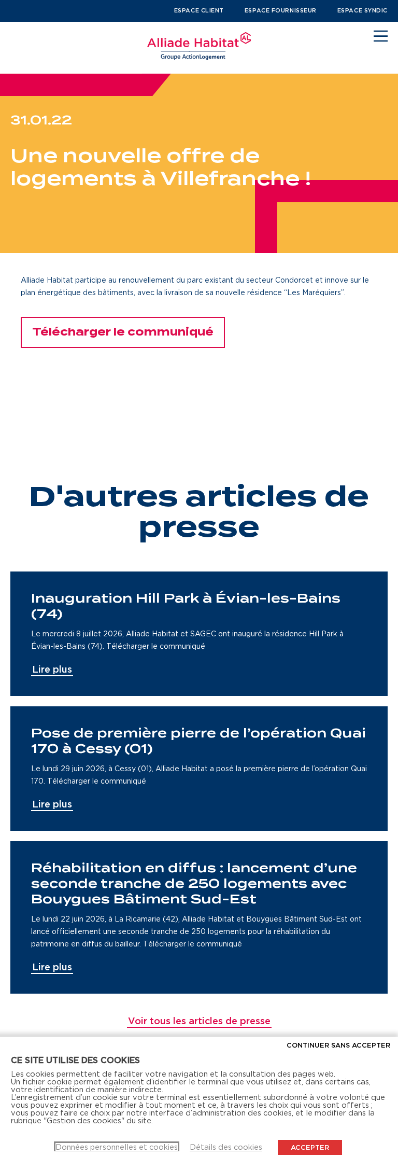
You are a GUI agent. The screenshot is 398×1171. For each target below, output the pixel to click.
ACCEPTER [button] (310, 1147)
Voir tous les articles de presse (199, 1020)
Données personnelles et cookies (116, 1147)
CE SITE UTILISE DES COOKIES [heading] (75, 1060)
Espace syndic (362, 10)
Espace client (199, 10)
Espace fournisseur (281, 10)
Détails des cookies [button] (226, 1147)
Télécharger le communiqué (123, 332)
